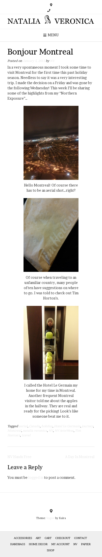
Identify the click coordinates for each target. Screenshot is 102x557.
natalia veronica (35, 430)
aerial (23, 426)
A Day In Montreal (80, 457)
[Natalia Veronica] (51, 21)
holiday (46, 426)
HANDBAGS (17, 544)
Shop (50, 550)
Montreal (14, 430)
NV (52, 61)
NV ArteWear (64, 430)
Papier (86, 544)
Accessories (23, 538)
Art (38, 538)
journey (87, 426)
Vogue (50, 518)
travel (26, 435)
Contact (80, 538)
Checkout (62, 538)
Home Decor (38, 544)
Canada (34, 426)
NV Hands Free (19, 457)
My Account (60, 544)
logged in (35, 477)
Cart (48, 538)
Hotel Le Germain (67, 426)
